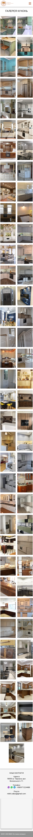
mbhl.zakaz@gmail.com (16, 794)
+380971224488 (23, 787)
